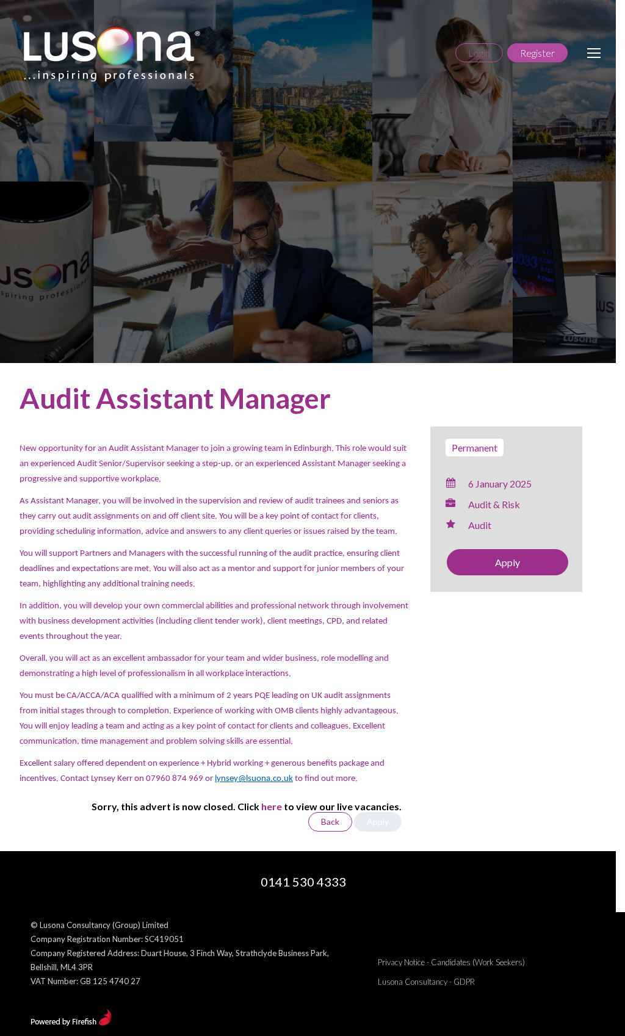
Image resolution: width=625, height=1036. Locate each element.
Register (537, 53)
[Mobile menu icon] (594, 53)
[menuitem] (451, 962)
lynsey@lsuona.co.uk (254, 778)
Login (479, 53)
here (271, 806)
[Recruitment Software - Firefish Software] (71, 1022)
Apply (507, 562)
